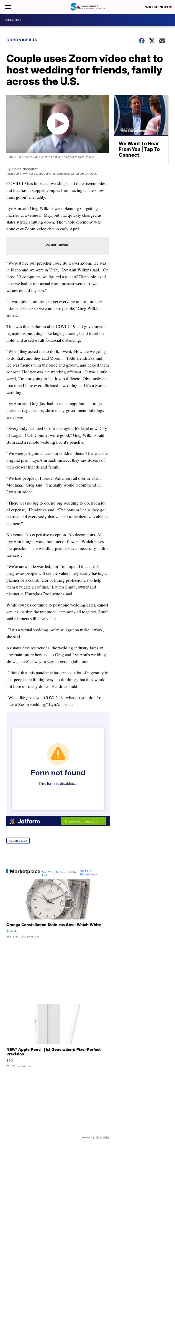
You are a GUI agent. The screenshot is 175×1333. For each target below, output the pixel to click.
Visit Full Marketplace (88, 873)
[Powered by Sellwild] (102, 1137)
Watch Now (157, 7)
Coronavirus (21, 40)
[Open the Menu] (7, 7)
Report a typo (18, 840)
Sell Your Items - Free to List (59, 874)
